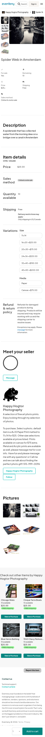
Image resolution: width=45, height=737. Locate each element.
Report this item (32, 670)
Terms (20, 722)
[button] (22, 4)
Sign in (33, 4)
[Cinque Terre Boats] (34, 601)
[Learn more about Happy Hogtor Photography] (10, 394)
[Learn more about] (10, 363)
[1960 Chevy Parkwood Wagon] (34, 640)
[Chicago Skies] (11, 601)
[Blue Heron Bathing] (11, 640)
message (21, 330)
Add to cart (32, 731)
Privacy (27, 722)
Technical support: (9, 685)
